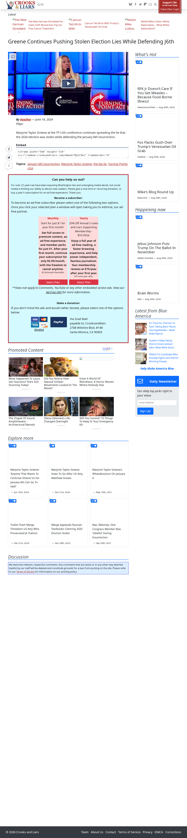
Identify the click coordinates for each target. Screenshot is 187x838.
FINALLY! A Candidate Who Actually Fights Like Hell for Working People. (164, 358)
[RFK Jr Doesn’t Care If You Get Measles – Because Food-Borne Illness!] (157, 72)
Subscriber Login (170, 9)
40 (138, 62)
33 (138, 217)
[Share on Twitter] (9, 157)
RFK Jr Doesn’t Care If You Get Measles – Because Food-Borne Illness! (154, 95)
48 (92, 500)
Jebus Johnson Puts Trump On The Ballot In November (156, 247)
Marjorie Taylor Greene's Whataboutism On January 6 (108, 474)
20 (138, 165)
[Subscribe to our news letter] (150, 4)
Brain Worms (148, 293)
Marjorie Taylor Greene (76, 164)
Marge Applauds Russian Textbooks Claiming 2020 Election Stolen (66, 529)
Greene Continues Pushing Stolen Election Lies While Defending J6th (91, 41)
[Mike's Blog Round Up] (157, 175)
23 (138, 266)
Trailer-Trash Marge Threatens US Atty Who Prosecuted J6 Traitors (24, 529)
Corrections (173, 832)
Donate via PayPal (58, 322)
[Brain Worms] (157, 276)
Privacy (147, 832)
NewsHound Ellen (146, 107)
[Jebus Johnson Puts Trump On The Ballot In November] (157, 227)
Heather (25, 119)
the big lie (100, 164)
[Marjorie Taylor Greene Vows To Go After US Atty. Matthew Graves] (68, 454)
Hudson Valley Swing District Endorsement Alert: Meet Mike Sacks (161, 344)
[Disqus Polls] (68, 614)
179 (11, 445)
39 (138, 116)
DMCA (159, 832)
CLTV (40, 4)
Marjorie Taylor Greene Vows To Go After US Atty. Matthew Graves (67, 474)
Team (85, 832)
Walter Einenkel (145, 258)
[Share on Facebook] (9, 149)
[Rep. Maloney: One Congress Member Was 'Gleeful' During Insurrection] (109, 509)
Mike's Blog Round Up (155, 191)
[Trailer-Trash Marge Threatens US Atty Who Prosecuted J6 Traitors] (27, 509)
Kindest (39, 330)
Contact (110, 832)
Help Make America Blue (157, 368)
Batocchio (142, 197)
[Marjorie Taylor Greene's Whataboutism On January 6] (109, 454)
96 (51, 500)
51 (92, 445)
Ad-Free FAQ (54, 292)
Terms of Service (25, 571)
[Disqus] (68, 692)
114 (11, 500)
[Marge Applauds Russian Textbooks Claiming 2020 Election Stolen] (68, 509)
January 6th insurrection (43, 164)
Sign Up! (145, 411)
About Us (97, 832)
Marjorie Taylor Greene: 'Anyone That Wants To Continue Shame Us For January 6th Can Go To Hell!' (24, 478)
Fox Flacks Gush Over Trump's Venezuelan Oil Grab (156, 146)
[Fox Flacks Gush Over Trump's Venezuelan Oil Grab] (157, 126)
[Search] (155, 4)
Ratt (139, 299)
